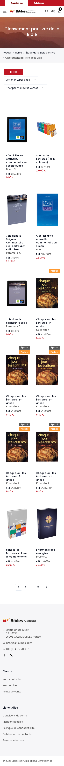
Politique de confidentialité (19, 728)
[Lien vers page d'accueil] (23, 11)
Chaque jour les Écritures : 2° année (16, 478)
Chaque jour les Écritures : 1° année (46, 324)
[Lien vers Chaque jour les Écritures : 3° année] (17, 370)
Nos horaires (10, 685)
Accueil (7, 52)
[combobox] (21, 79)
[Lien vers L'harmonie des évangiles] (47, 523)
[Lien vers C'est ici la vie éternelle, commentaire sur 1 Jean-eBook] (17, 129)
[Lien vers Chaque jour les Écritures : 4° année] (47, 447)
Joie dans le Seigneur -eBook (16, 323)
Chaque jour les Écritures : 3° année (16, 401)
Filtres (13, 72)
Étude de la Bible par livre (40, 52)
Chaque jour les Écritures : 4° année (46, 478)
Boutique (17, 3)
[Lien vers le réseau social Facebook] (5, 655)
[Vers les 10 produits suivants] (46, 587)
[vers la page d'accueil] (32, 620)
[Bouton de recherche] (47, 11)
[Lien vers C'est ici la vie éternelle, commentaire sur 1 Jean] (47, 209)
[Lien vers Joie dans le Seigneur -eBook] (17, 293)
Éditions (39, 3)
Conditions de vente (15, 715)
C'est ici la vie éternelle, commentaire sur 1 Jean (47, 242)
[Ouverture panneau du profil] (53, 11)
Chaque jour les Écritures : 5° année (46, 401)
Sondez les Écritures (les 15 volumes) (45, 159)
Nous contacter (12, 679)
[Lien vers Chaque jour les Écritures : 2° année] (17, 447)
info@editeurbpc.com (19, 643)
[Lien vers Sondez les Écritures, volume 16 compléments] (17, 523)
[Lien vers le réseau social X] (11, 655)
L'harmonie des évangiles (45, 553)
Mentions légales (13, 721)
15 (38, 587)
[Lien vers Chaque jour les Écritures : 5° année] (47, 370)
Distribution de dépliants (17, 734)
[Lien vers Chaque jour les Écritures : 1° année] (47, 293)
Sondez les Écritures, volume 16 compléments (16, 553)
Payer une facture (13, 740)
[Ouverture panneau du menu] (5, 11)
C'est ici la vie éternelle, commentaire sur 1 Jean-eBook (17, 162)
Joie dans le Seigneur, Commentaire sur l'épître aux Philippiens (15, 244)
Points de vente (12, 691)
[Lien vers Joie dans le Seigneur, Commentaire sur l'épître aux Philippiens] (17, 209)
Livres (18, 52)
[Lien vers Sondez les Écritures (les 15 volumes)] (47, 129)
